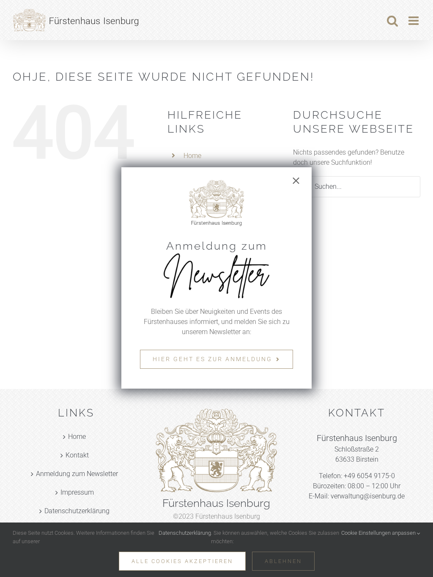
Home (192, 156)
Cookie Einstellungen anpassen (379, 533)
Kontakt (77, 455)
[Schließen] (296, 181)
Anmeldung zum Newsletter (77, 474)
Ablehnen (283, 561)
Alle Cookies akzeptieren (182, 561)
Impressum (77, 492)
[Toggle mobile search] (392, 21)
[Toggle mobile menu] (414, 21)
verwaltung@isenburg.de (368, 496)
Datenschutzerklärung (77, 511)
